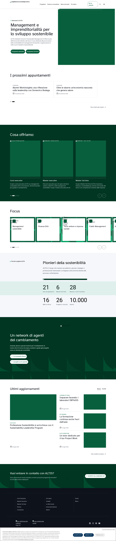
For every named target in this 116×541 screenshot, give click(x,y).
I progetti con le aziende (20, 362)
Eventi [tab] (104, 389)
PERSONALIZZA (100, 535)
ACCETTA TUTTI (78, 535)
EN (104, 4)
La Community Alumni (19, 356)
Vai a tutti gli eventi (97, 107)
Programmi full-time (33, 51)
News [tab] (99, 389)
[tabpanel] (58, 423)
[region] (58, 534)
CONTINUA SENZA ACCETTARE (108, 529)
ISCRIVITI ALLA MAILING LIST (96, 476)
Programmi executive (18, 51)
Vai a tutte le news (97, 454)
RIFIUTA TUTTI (88, 535)
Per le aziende (91, 4)
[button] (100, 196)
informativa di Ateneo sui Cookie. (26, 539)
